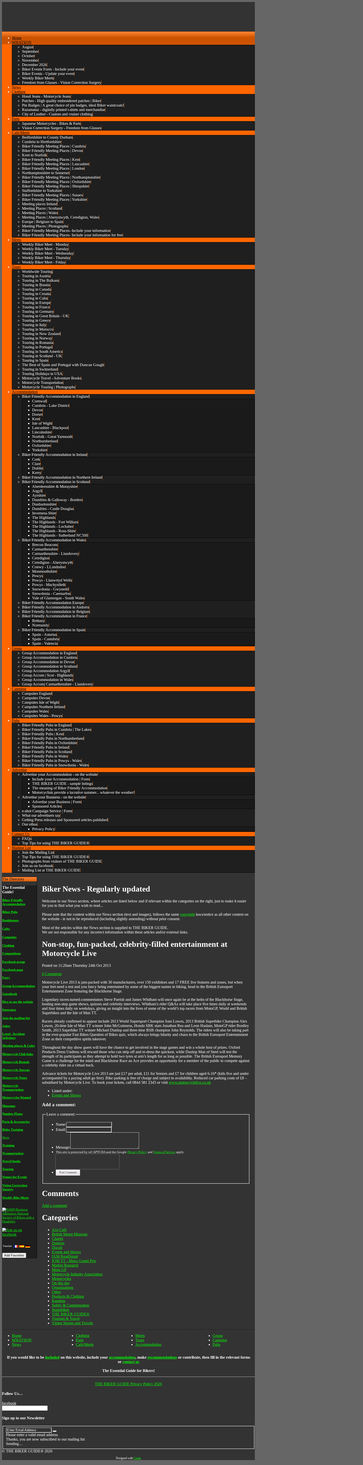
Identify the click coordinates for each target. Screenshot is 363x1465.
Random (58, 1301)
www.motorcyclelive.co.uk (190, 1082)
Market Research (65, 1265)
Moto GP (59, 1270)
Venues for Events (14, 1177)
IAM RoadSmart (65, 1256)
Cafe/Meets (85, 1344)
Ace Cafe (59, 1230)
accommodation (122, 1357)
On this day (61, 1283)
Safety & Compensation (70, 1305)
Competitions (11, 953)
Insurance (9, 1009)
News (16, 1344)
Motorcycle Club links (17, 1054)
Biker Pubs (10, 912)
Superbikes (60, 1310)
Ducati (57, 1247)
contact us (130, 1362)
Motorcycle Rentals (15, 1062)
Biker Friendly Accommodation (13, 902)
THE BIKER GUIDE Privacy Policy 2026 (128, 1384)
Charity (57, 1239)
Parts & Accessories (16, 1121)
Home (16, 1335)
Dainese (58, 1243)
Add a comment (54, 1205)
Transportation (12, 1153)
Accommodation (148, 1344)
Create (137, 1458)
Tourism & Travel (66, 1318)
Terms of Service (164, 1152)
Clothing (8, 945)
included (52, 1357)
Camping (220, 1340)
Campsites (9, 937)
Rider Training (12, 1129)
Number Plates (12, 1114)
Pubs (216, 1344)
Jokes (6, 1026)
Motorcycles (61, 1278)
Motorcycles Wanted (16, 1097)
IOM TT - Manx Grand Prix (74, 1261)
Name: (61, 1124)
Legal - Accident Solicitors (13, 1036)
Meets (140, 1335)
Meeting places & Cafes (18, 1045)
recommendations (162, 1357)
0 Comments (52, 974)
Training (8, 1145)
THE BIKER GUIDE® (70, 1314)
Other (56, 1292)
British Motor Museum (69, 1234)
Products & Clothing (68, 1296)
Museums (8, 1106)
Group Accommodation (18, 986)
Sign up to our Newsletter (23, 1418)
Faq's (6, 977)
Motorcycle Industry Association (77, 1274)
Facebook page (12, 969)
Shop (5, 1137)
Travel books (11, 1161)
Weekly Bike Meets (15, 1197)
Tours (139, 1340)
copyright (187, 914)
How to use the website (17, 1002)
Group (218, 1335)
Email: (61, 1129)
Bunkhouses (10, 920)
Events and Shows (66, 1095)
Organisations (62, 1287)
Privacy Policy (137, 1152)
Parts (79, 1340)
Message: (63, 1147)
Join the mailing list (16, 1018)
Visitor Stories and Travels (72, 1323)
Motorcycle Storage (16, 1070)
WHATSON (22, 1340)
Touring (8, 1169)
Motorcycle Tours (14, 1078)
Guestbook (9, 994)
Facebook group (13, 962)
